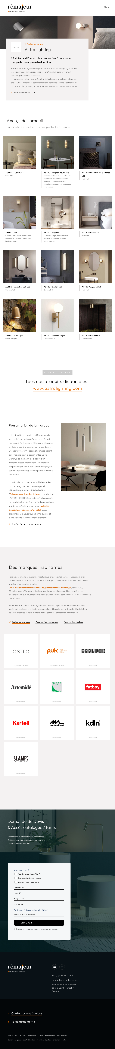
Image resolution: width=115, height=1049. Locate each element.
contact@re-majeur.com (64, 980)
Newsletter (32, 1035)
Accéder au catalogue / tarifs (29, 874)
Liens (41, 1035)
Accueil (23, 1035)
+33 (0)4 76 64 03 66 (62, 975)
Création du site (59, 1040)
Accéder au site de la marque (21, 648)
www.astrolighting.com (57, 388)
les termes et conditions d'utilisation (44, 929)
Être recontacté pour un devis (29, 878)
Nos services (20, 654)
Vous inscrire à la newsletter (29, 882)
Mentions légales (44, 1040)
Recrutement (62, 1035)
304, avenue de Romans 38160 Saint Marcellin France (64, 987)
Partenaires (50, 1035)
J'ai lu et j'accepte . (37, 929)
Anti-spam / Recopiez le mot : (31, 910)
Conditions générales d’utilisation (21, 1040)
